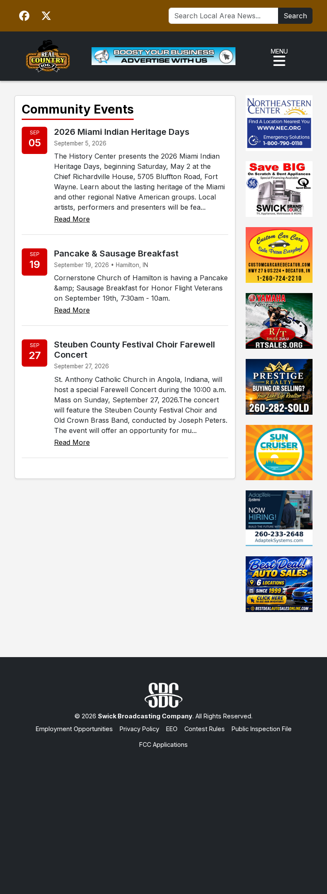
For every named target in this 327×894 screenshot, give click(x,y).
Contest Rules (204, 728)
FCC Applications (163, 744)
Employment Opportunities (74, 728)
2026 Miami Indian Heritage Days (121, 132)
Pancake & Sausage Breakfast (116, 253)
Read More (72, 219)
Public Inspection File (262, 728)
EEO (172, 728)
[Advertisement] (163, 813)
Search (295, 15)
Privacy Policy (139, 728)
